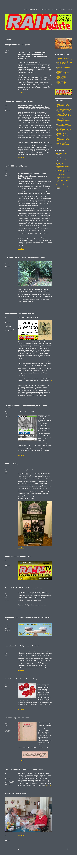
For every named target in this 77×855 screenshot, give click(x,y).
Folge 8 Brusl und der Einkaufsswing (64, 75)
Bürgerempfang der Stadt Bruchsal (18, 556)
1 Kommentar (7, 332)
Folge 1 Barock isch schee (62, 83)
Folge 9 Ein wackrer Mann (62, 73)
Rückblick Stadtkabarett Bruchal (62, 58)
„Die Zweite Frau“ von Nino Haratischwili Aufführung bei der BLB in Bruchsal (64, 139)
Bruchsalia (59, 134)
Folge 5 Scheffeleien (61, 78)
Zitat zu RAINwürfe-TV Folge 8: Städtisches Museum (24, 588)
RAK (5, 261)
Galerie (6, 52)
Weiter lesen (21, 609)
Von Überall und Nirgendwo (58, 9)
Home (25, 9)
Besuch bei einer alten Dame (15, 794)
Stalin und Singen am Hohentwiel (17, 718)
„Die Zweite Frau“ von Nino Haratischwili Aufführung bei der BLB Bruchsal (64, 105)
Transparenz (12, 782)
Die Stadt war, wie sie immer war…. (64, 120)
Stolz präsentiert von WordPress (26, 849)
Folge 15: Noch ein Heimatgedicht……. (64, 61)
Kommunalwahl (8, 781)
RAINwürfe (7, 849)
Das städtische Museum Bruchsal (63, 135)
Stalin (6, 728)
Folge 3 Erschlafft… (61, 81)
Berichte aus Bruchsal (33, 9)
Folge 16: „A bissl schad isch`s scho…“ (64, 59)
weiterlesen (21, 92)
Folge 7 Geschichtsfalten (62, 76)
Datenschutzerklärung (14, 849)
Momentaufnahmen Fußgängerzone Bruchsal (21, 646)
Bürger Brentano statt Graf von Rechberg (20, 313)
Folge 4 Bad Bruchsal (61, 80)
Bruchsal (6, 780)
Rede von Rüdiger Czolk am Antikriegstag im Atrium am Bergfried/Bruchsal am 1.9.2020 (64, 113)
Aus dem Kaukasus (45, 9)
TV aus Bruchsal (59, 103)
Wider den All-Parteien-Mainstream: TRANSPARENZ (24, 769)
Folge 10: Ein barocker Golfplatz (63, 72)
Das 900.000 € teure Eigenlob (16, 166)
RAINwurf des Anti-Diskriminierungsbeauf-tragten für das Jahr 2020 (64, 186)
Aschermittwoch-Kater (61, 133)
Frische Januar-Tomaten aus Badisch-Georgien (22, 679)
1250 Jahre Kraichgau (12, 464)
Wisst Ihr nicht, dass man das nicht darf (19, 101)
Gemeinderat (11, 780)
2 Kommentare (8, 474)
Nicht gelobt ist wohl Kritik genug (17, 45)
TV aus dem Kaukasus (60, 137)
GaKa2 (6, 48)
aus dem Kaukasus (8, 688)
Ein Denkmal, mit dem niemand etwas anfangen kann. (25, 257)
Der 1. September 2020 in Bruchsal (64, 110)
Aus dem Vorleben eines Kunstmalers (64, 129)
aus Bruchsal (7, 53)
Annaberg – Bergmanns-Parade (63, 144)
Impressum (69, 9)
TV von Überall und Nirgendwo (62, 142)
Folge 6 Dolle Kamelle (61, 77)
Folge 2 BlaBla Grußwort (62, 82)
